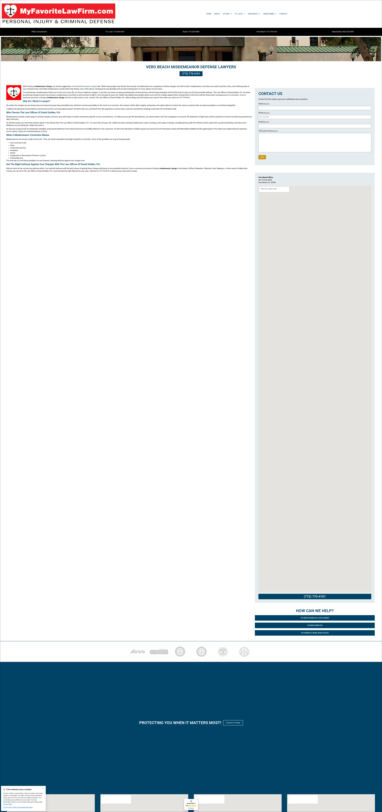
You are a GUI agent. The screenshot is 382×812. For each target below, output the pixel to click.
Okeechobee (268, 14)
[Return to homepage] (58, 13)
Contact (283, 14)
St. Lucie (239, 14)
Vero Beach (253, 14)
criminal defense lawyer (81, 86)
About (217, 14)
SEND (262, 157)
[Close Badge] (197, 799)
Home (208, 14)
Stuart (226, 14)
